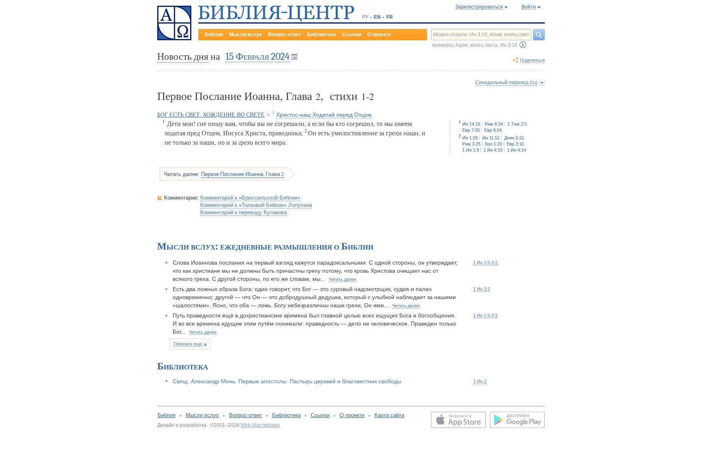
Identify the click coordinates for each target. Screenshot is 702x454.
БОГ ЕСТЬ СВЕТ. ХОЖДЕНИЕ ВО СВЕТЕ (210, 115)
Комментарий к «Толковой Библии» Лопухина (256, 205)
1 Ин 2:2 (481, 289)
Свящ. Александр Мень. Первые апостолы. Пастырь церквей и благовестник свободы (287, 381)
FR (389, 17)
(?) (523, 44)
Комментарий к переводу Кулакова (243, 212)
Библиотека (321, 34)
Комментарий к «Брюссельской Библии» (250, 198)
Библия (214, 34)
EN (377, 17)
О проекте (379, 34)
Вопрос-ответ (284, 34)
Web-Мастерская (260, 425)
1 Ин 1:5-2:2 (485, 262)
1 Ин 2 (479, 381)
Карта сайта (389, 415)
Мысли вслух (245, 34)
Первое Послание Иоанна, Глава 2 (242, 174)
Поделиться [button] (532, 60)
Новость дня (182, 56)
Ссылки (351, 34)
